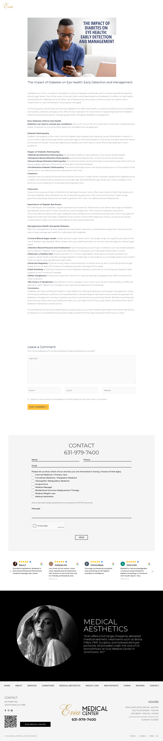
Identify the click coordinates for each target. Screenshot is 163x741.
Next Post (142, 330)
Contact (103, 6)
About (43, 6)
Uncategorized (54, 86)
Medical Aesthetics (69, 686)
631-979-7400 (84, 719)
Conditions (60, 6)
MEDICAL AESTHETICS (106, 625)
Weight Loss (92, 686)
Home (38, 6)
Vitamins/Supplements (74, 6)
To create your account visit (31, 719)
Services (51, 6)
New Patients (87, 6)
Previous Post (23, 330)
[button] (44, 6)
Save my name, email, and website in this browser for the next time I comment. (68, 399)
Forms (127, 686)
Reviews (97, 6)
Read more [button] (53, 579)
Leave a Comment (36, 86)
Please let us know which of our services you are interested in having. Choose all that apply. (76, 471)
